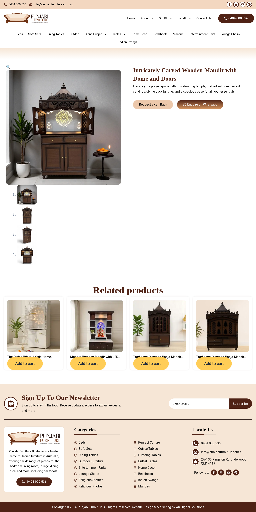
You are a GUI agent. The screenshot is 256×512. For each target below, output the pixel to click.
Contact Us (203, 18)
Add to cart (25, 363)
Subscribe (240, 404)
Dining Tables (55, 34)
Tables (116, 34)
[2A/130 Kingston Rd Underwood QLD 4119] (195, 461)
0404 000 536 (211, 443)
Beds (19, 34)
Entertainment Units (202, 34)
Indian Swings (128, 42)
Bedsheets (161, 34)
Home (131, 18)
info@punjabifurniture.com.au (222, 452)
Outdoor (75, 34)
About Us (147, 18)
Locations (184, 18)
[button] (8, 67)
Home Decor (139, 34)
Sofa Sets (34, 34)
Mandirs (178, 34)
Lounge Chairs (230, 34)
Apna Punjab (94, 34)
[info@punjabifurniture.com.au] (195, 452)
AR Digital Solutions (190, 507)
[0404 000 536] (195, 443)
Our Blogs (165, 18)
